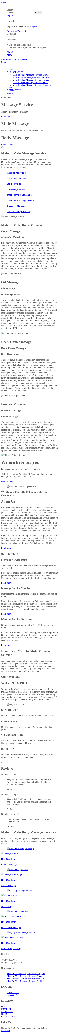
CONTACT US (14, 90)
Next (12, 144)
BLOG (10, 93)
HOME (10, 69)
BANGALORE (8, 1016)
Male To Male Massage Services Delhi (30, 75)
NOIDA (5, 1014)
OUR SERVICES (15, 72)
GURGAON (7, 1011)
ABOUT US (13, 992)
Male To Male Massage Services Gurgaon (32, 80)
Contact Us (6, 147)
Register (33, 26)
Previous (5, 144)
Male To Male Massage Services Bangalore (32, 85)
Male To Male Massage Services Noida (30, 82)
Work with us (7, 481)
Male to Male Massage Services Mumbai (31, 77)
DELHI (4, 1006)
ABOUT (11, 87)
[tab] (32, 175)
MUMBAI (6, 1009)
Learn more (6, 583)
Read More (6, 548)
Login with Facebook (16, 31)
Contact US (12, 995)
